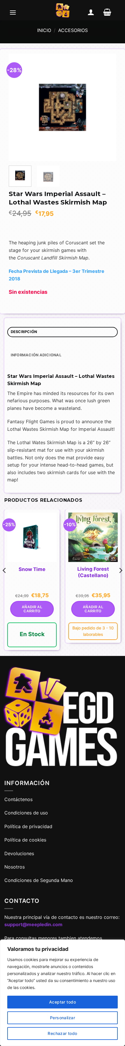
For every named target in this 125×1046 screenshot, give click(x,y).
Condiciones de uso (26, 813)
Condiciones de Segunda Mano (38, 880)
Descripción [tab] (24, 332)
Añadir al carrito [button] (32, 609)
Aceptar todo (62, 1001)
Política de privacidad (28, 826)
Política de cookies (25, 840)
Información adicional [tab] (36, 355)
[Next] (106, 107)
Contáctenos (19, 799)
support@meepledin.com (33, 924)
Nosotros (14, 867)
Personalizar (62, 1017)
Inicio (44, 30)
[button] (12, 12)
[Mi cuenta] (91, 12)
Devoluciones (19, 853)
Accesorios (73, 30)
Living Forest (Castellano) (93, 572)
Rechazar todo (62, 1033)
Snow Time (32, 569)
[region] (62, 993)
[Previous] (18, 107)
